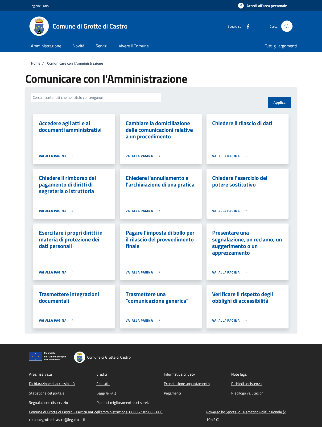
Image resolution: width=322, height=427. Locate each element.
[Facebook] (246, 26)
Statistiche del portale (46, 393)
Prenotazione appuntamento (187, 383)
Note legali (239, 374)
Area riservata (40, 374)
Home (35, 63)
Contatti (103, 383)
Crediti (101, 374)
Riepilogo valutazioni (247, 393)
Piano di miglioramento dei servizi (123, 402)
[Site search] (287, 26)
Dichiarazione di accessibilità (52, 383)
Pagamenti (172, 393)
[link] (57, 155)
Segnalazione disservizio (48, 402)
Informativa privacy (179, 374)
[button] (262, 5)
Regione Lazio (39, 5)
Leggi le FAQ (106, 393)
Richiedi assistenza (246, 383)
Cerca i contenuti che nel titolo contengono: (68, 97)
